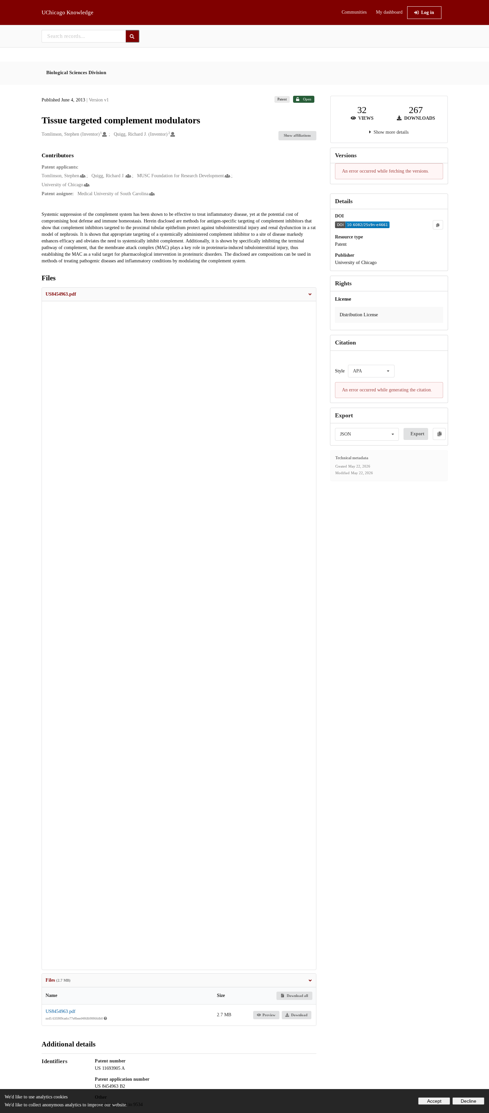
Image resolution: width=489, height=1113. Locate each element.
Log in (427, 12)
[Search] (132, 36)
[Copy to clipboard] (438, 224)
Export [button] (417, 433)
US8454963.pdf (61, 1011)
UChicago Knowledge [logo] (67, 12)
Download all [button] (297, 996)
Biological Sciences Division (76, 72)
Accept (434, 1101)
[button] (179, 294)
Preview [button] (268, 1015)
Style (340, 370)
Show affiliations (297, 135)
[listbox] (371, 371)
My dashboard (389, 12)
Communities (354, 12)
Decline (468, 1101)
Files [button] (58, 980)
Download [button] (299, 1015)
